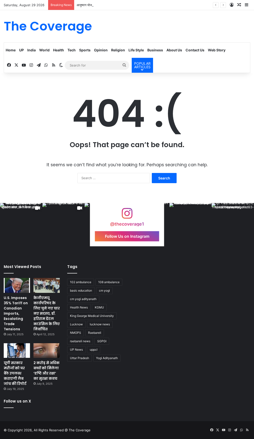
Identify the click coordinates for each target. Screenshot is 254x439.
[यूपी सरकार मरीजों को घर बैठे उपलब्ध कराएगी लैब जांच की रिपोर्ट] (17, 350)
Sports (85, 50)
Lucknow (76, 324)
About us (174, 50)
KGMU (99, 307)
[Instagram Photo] (190, 224)
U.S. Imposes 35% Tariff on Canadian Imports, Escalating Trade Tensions (16, 313)
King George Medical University (92, 316)
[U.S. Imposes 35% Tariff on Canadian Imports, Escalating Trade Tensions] (17, 285)
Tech (71, 50)
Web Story (216, 50)
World (44, 50)
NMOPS (75, 333)
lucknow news (100, 324)
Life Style (136, 50)
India (31, 50)
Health (58, 50)
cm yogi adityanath (83, 299)
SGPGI (101, 341)
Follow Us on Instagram (127, 236)
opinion (101, 50)
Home (11, 50)
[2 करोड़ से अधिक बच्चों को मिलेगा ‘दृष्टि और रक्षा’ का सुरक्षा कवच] (46, 350)
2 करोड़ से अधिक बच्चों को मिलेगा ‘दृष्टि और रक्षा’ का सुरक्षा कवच (46, 370)
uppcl (93, 349)
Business (155, 50)
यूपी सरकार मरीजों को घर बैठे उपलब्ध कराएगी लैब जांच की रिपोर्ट (15, 373)
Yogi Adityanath (107, 358)
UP (21, 50)
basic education (81, 290)
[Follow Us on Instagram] (127, 215)
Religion (118, 50)
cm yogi (104, 290)
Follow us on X (17, 401)
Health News (79, 307)
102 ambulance (80, 282)
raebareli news (80, 341)
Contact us (195, 50)
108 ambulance (109, 282)
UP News (76, 349)
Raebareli (94, 333)
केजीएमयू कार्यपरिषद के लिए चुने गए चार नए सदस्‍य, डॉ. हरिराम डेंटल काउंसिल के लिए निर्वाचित (46, 313)
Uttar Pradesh (79, 358)
